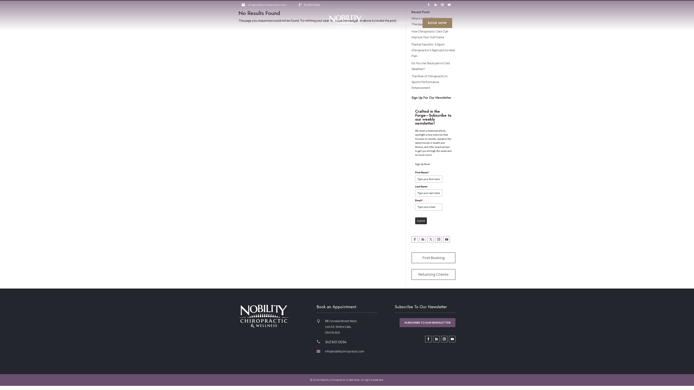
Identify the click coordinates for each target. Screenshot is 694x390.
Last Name (421, 186)
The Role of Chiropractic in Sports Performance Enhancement (429, 82)
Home (264, 23)
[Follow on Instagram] (442, 5)
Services (309, 23)
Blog (380, 23)
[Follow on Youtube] (449, 5)
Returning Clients (433, 274)
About (285, 23)
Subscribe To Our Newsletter (427, 322)
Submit (421, 220)
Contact (403, 23)
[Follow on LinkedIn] (435, 5)
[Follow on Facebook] (428, 5)
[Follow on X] (430, 239)
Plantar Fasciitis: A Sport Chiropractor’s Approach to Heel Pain (433, 50)
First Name (422, 172)
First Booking (434, 257)
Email (419, 200)
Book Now (437, 23)
